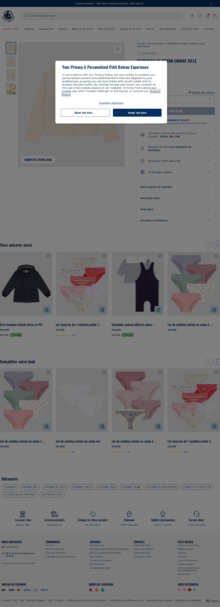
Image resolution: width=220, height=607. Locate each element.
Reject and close (83, 112)
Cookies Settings (111, 103)
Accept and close (137, 112)
